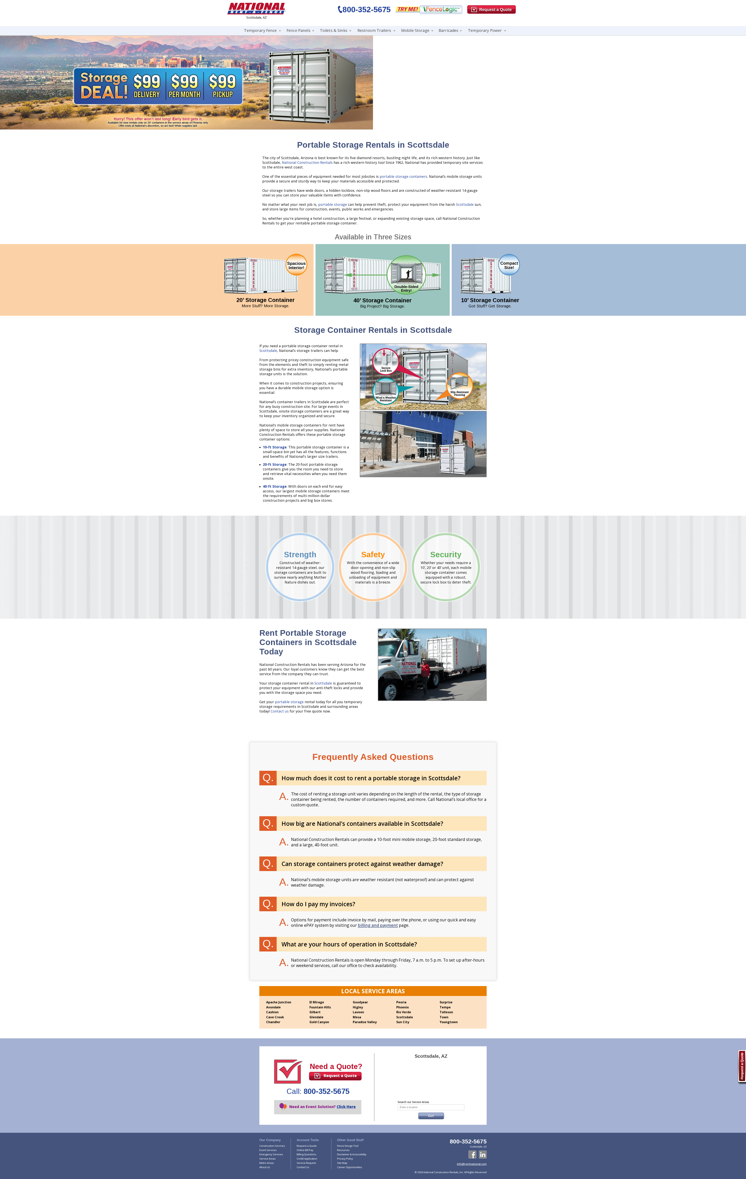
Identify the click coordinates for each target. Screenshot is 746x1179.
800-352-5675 (366, 9)
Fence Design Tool (347, 1146)
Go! (431, 1116)
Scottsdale (465, 204)
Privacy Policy (345, 1158)
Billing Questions (306, 1154)
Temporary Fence (260, 30)
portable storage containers (403, 176)
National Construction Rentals (307, 162)
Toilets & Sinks (333, 30)
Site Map (342, 1163)
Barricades (448, 30)
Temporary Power (485, 30)
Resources (343, 1150)
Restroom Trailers (374, 30)
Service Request (306, 1163)
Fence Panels (298, 30)
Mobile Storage (415, 30)
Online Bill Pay (305, 1150)
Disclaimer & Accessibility (351, 1154)
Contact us (280, 711)
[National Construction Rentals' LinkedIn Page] (483, 1154)
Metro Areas (266, 1163)
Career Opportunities (349, 1167)
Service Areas (267, 1158)
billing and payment (378, 925)
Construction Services (272, 1146)
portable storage (332, 204)
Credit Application (307, 1158)
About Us (264, 1167)
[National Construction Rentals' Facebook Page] (472, 1154)
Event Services (268, 1150)
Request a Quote (340, 1075)
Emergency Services (271, 1154)
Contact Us (303, 1167)
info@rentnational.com (472, 1164)
